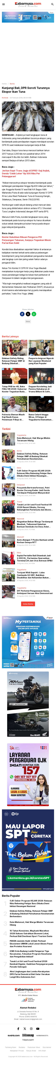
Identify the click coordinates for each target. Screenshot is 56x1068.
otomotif (20, 537)
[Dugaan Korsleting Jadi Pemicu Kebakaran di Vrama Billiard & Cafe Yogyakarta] (41, 375)
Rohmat (5, 98)
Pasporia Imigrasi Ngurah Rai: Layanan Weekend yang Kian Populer (41, 361)
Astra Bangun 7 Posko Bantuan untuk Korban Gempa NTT (35, 541)
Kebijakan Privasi (17, 1051)
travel (19, 502)
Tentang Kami (10, 1047)
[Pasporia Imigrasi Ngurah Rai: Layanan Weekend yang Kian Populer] (41, 347)
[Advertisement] (28, 52)
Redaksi (22, 1047)
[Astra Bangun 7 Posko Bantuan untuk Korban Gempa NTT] (8, 540)
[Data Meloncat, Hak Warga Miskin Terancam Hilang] (8, 439)
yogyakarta (21, 435)
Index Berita (28, 604)
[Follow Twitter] (25, 1028)
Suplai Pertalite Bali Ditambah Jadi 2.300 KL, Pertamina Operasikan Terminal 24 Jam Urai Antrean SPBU (34, 558)
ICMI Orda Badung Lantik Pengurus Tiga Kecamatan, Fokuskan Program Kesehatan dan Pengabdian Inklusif (31, 954)
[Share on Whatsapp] (34, 314)
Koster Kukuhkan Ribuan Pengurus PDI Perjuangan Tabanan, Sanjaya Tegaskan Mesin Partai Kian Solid (26, 240)
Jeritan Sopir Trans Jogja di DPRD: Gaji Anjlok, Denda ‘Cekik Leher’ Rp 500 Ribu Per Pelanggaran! (26, 173)
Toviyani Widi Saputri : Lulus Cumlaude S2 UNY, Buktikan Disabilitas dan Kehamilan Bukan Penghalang (33, 576)
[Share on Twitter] (28, 314)
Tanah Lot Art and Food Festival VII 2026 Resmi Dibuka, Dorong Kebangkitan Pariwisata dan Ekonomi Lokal (35, 508)
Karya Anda (31, 1051)
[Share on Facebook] (22, 314)
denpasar (21, 485)
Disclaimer (47, 1047)
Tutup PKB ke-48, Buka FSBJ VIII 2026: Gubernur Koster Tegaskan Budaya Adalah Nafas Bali (14, 389)
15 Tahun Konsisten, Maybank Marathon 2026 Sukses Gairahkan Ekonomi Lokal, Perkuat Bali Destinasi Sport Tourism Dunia (31, 933)
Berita (19, 451)
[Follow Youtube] (38, 1028)
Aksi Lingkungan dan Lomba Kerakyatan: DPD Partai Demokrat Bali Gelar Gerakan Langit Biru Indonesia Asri (30, 974)
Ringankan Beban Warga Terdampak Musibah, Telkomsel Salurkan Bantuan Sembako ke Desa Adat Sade (35, 525)
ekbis (19, 468)
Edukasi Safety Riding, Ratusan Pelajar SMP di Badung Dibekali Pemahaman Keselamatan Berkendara (14, 361)
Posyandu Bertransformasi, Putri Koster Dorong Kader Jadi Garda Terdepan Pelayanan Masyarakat (33, 490)
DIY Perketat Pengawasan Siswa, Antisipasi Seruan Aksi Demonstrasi (35, 592)
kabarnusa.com (27, 1056)
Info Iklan (42, 1051)
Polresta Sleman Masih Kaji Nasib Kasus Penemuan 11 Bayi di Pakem (13, 417)
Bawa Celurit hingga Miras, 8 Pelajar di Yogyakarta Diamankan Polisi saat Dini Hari (40, 417)
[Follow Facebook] (18, 1028)
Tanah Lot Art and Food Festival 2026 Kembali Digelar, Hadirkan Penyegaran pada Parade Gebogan (31, 964)
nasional (20, 519)
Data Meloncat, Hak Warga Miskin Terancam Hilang (33, 439)
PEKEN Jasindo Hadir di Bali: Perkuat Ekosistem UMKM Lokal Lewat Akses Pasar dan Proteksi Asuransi (31, 944)
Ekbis (28, 321)
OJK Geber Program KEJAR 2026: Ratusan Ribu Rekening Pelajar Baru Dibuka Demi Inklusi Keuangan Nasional (34, 474)
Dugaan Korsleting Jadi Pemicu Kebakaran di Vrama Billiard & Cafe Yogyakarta (40, 389)
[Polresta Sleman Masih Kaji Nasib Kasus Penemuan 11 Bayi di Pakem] (14, 403)
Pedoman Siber (34, 1047)
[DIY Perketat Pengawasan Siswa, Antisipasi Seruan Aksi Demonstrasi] (8, 591)
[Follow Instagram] (31, 1028)
